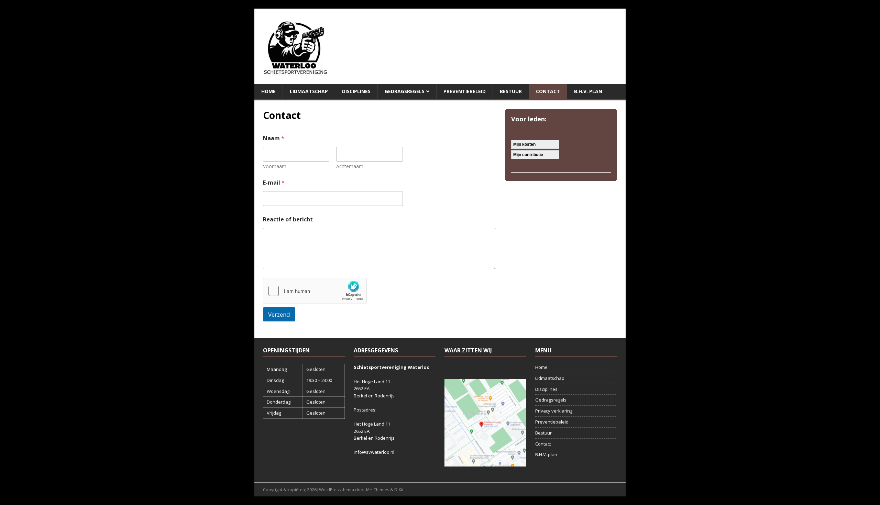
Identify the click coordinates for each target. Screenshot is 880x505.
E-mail (274, 182)
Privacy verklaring (553, 411)
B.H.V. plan (588, 91)
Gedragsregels (405, 91)
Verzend (279, 314)
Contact (548, 91)
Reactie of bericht (288, 219)
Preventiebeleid (464, 91)
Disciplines (356, 91)
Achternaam (349, 166)
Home (268, 91)
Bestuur (511, 91)
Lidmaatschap (309, 91)
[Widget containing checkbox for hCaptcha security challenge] (315, 291)
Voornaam (274, 166)
